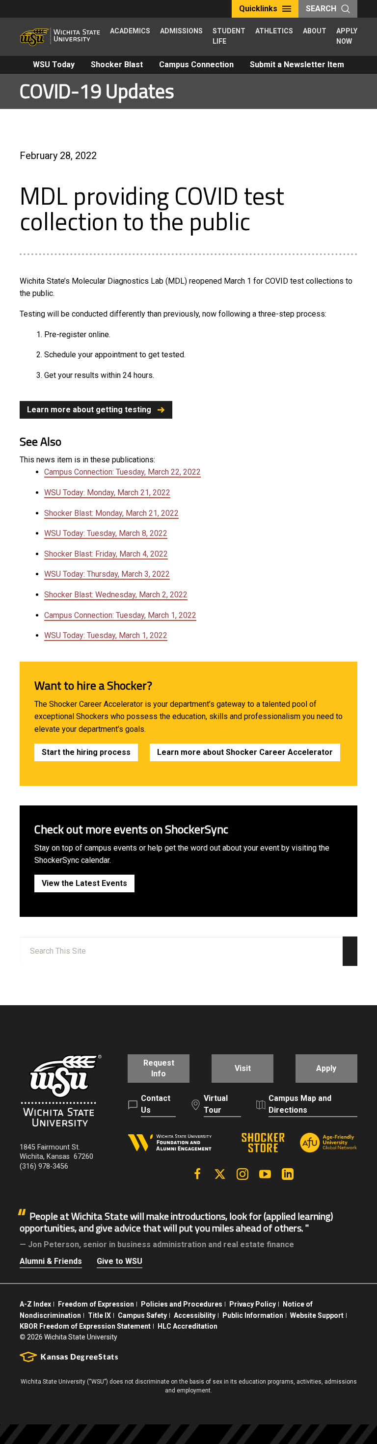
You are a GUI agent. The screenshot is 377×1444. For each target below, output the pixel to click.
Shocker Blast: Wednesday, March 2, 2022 (116, 594)
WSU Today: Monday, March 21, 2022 (107, 492)
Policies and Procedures (181, 1304)
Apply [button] (326, 1068)
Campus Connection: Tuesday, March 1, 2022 (120, 615)
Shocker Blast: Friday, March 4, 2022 (106, 554)
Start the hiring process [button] (86, 752)
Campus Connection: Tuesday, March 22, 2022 (122, 472)
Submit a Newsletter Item (297, 64)
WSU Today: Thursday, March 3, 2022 (107, 574)
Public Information (252, 1315)
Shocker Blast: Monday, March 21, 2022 (111, 513)
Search (321, 8)
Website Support (317, 1315)
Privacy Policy (252, 1304)
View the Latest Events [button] (84, 883)
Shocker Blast (117, 64)
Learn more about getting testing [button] (89, 409)
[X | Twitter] (220, 1174)
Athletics (274, 31)
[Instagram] (242, 1174)
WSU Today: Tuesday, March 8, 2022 (105, 533)
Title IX (99, 1315)
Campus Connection (196, 64)
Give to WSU (119, 1261)
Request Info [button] (158, 1068)
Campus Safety (142, 1315)
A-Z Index (35, 1304)
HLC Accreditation (187, 1326)
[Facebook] (197, 1174)
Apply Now (346, 36)
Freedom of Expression (96, 1304)
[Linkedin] (288, 1174)
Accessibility (194, 1315)
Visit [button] (243, 1068)
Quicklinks (258, 8)
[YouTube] (265, 1174)
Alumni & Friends (51, 1261)
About (314, 31)
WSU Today (54, 64)
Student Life (229, 36)
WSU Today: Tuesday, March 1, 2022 (105, 635)
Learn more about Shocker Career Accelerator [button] (245, 752)
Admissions (181, 31)
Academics (130, 31)
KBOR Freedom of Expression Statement (85, 1326)
